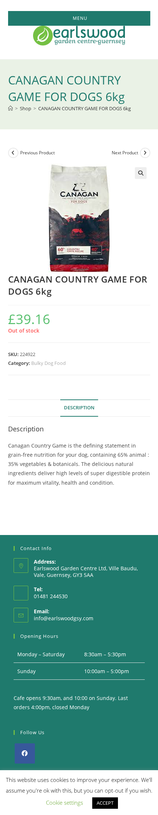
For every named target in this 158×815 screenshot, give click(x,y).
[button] (141, 173)
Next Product (125, 153)
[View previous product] (13, 153)
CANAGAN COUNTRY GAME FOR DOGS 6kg (84, 108)
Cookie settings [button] (64, 802)
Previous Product (37, 153)
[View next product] (145, 153)
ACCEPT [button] (105, 803)
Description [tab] (79, 408)
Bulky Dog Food (48, 363)
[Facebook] (25, 753)
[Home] (10, 108)
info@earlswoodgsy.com (63, 618)
